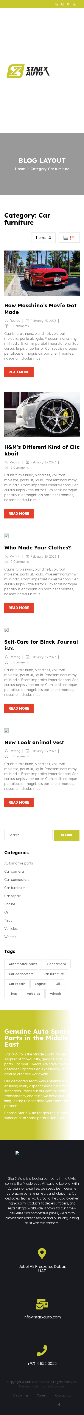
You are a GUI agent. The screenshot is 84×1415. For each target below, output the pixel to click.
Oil (6, 912)
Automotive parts (18, 863)
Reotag (15, 321)
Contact (74, 119)
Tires (8, 920)
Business (74, 54)
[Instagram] (67, 1404)
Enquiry (73, 104)
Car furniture (14, 888)
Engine (9, 904)
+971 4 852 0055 (42, 1363)
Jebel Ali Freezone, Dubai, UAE (42, 1268)
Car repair (12, 896)
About (72, 38)
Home (72, 22)
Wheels (10, 937)
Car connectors (17, 879)
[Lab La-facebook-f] (59, 1404)
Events (73, 88)
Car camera (14, 871)
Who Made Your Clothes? (37, 547)
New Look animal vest (34, 742)
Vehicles (11, 928)
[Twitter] (76, 1404)
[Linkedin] (51, 1404)
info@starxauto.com (42, 1317)
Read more (19, 372)
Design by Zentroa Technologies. (42, 1386)
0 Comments (20, 326)
